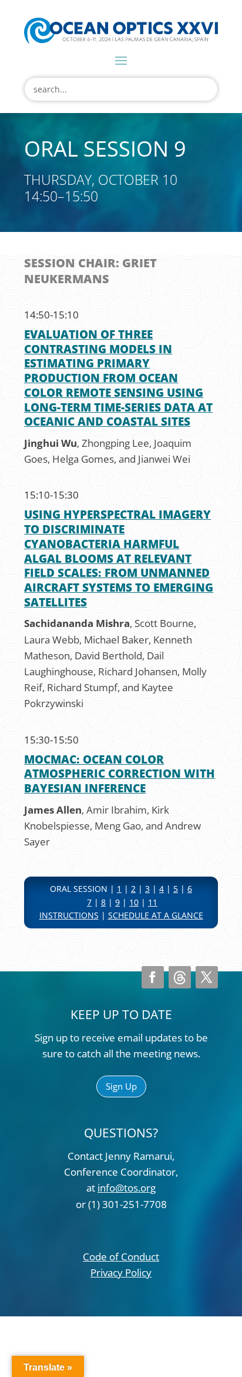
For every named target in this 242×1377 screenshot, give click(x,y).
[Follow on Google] (180, 977)
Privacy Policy (121, 1272)
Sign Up (121, 1086)
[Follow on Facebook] (153, 977)
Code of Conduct (121, 1256)
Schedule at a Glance (155, 915)
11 (152, 902)
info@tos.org (127, 1187)
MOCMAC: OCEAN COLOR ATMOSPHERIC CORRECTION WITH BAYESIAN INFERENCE (119, 774)
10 (134, 902)
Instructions (69, 915)
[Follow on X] (207, 977)
